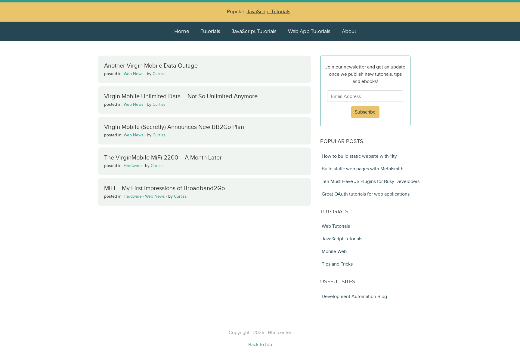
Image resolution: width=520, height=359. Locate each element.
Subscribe (365, 111)
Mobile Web (334, 251)
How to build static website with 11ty (359, 156)
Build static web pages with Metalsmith (363, 168)
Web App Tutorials (309, 31)
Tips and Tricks (337, 263)
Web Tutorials (336, 226)
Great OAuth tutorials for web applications (366, 193)
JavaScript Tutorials (268, 11)
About (349, 31)
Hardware (133, 165)
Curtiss (159, 73)
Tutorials (210, 31)
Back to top (260, 344)
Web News (134, 73)
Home (181, 31)
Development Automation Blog (354, 296)
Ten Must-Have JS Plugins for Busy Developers (370, 181)
